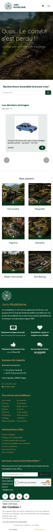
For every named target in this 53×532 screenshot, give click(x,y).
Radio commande (13, 276)
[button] (42, 148)
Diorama (39, 242)
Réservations (22, 406)
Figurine (13, 242)
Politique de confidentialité (12, 437)
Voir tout (5, 109)
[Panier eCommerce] (42, 5)
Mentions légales (8, 435)
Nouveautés (21, 400)
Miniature (5, 412)
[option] (26, 134)
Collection (21, 418)
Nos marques (22, 421)
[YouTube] (19, 496)
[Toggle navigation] (48, 5)
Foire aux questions (9, 446)
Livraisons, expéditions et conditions (16, 443)
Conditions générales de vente (14, 440)
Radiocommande (8, 421)
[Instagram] (12, 496)
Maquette (40, 208)
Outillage (5, 418)
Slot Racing (40, 276)
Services (20, 409)
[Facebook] (5, 496)
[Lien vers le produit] (13, 194)
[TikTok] (26, 496)
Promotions (21, 403)
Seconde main (22, 415)
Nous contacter (8, 452)
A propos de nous (9, 449)
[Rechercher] (48, 92)
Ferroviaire (13, 208)
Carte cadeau (22, 412)
